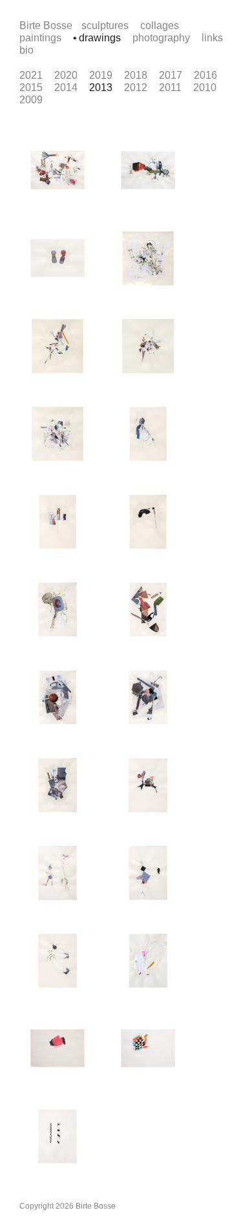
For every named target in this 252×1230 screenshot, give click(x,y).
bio (26, 50)
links (212, 37)
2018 (135, 75)
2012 (135, 87)
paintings (40, 37)
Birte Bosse (45, 25)
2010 (204, 87)
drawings (100, 37)
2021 (31, 75)
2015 (31, 87)
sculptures (105, 25)
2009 (31, 99)
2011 (170, 87)
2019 (100, 75)
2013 (100, 87)
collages (159, 25)
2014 (66, 87)
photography (161, 37)
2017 (170, 75)
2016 (205, 75)
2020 (66, 75)
